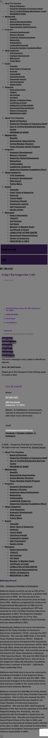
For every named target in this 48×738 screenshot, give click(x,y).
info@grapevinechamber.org (19, 430)
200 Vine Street (13, 402)
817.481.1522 (12, 397)
